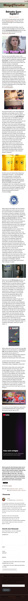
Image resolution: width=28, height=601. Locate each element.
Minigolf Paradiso (14, 17)
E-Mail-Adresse (4, 552)
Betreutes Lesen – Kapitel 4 (19, 490)
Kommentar (5, 534)
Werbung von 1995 (6, 33)
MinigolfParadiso (14, 5)
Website (4, 557)
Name (3, 547)
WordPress (23, 596)
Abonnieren (6, 590)
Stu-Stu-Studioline (8, 87)
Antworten (19, 500)
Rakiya (13, 598)
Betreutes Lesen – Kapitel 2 (16, 488)
